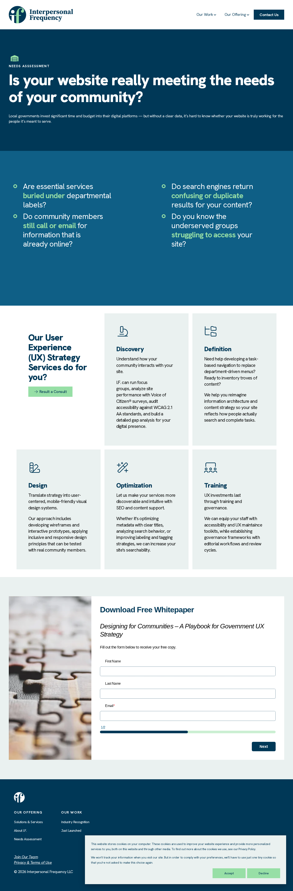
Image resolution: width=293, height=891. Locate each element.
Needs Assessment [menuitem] (27, 839)
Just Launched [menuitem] (71, 830)
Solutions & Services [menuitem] (28, 822)
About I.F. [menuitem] (20, 830)
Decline (264, 873)
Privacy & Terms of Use (33, 862)
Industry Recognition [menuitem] (75, 822)
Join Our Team (26, 856)
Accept (229, 873)
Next (264, 746)
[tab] (234, 389)
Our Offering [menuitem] (28, 812)
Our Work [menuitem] (71, 812)
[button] (206, 15)
